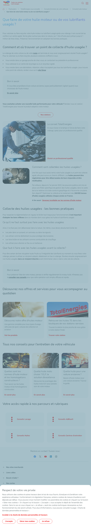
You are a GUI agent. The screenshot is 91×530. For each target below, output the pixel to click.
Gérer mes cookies (27, 521)
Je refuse (45, 521)
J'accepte (9, 521)
